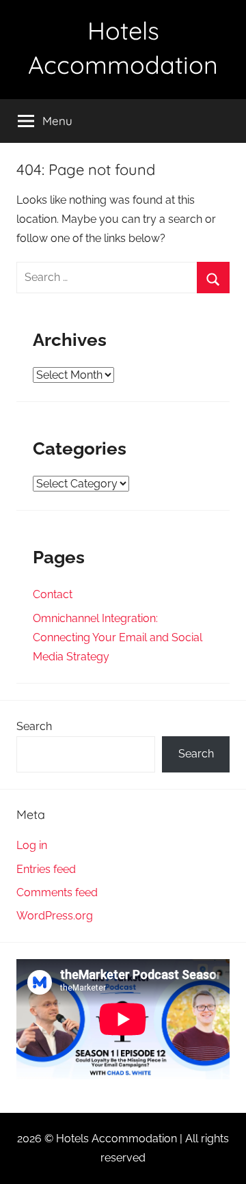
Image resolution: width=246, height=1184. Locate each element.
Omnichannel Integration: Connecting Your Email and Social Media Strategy (117, 637)
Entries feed (46, 869)
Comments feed (57, 892)
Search (34, 726)
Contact (52, 594)
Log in (31, 845)
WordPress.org (54, 915)
